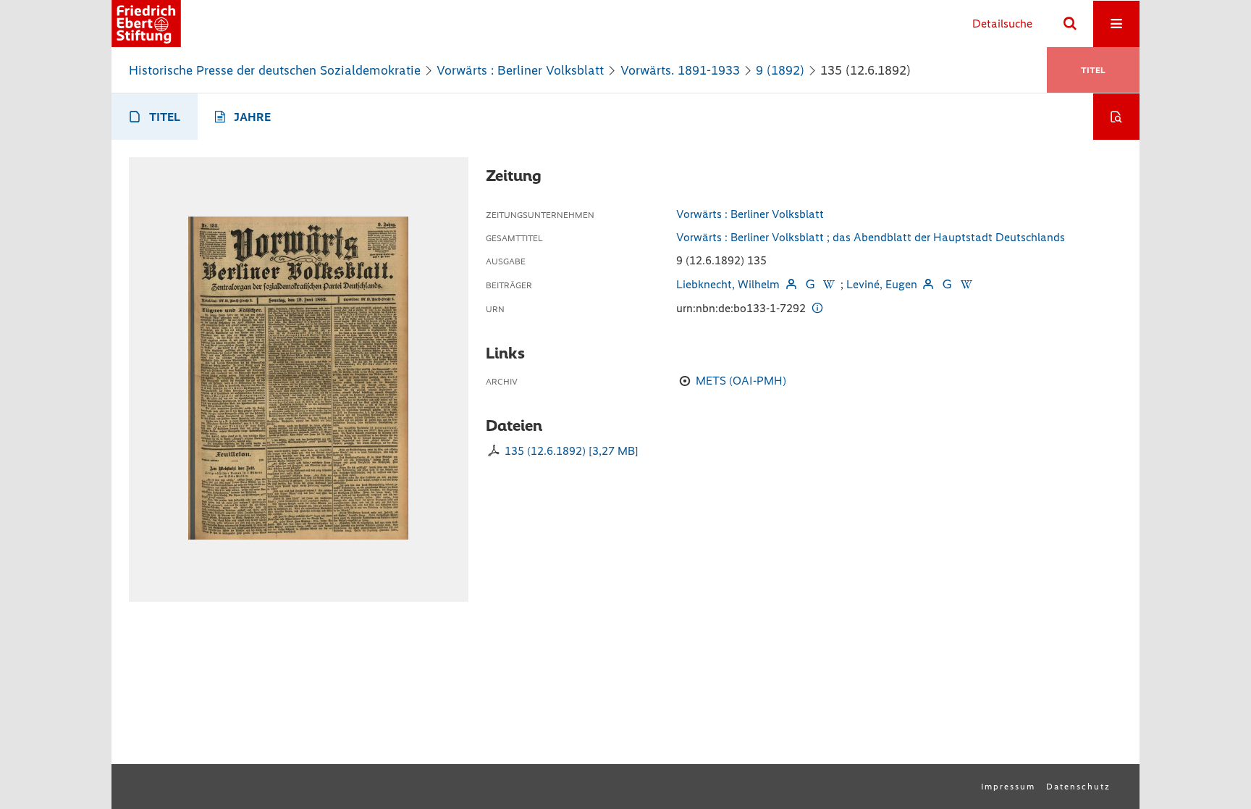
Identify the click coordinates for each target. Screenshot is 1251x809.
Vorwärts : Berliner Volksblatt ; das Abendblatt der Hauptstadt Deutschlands (870, 237)
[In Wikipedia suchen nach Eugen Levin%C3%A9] (966, 284)
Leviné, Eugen (881, 284)
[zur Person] (791, 284)
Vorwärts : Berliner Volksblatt (520, 70)
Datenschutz (1078, 786)
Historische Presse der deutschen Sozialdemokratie (275, 70)
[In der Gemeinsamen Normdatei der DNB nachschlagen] (810, 284)
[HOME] (146, 23)
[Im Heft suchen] (1116, 116)
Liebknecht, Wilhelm (728, 284)
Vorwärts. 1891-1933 (680, 70)
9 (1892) (780, 70)
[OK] (1070, 24)
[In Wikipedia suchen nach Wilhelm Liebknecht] (829, 284)
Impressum (1008, 786)
